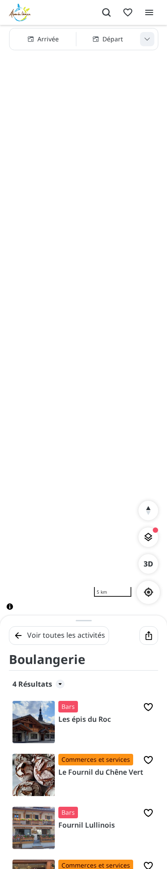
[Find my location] (148, 592)
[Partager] (148, 635)
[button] (83, 39)
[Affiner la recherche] (147, 39)
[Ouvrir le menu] (149, 12)
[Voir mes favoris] (128, 12)
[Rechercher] (106, 12)
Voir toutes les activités (66, 635)
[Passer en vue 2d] (148, 564)
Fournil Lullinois (86, 825)
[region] (83, 324)
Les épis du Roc (84, 719)
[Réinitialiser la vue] (148, 510)
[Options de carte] (148, 537)
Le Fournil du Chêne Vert (100, 772)
